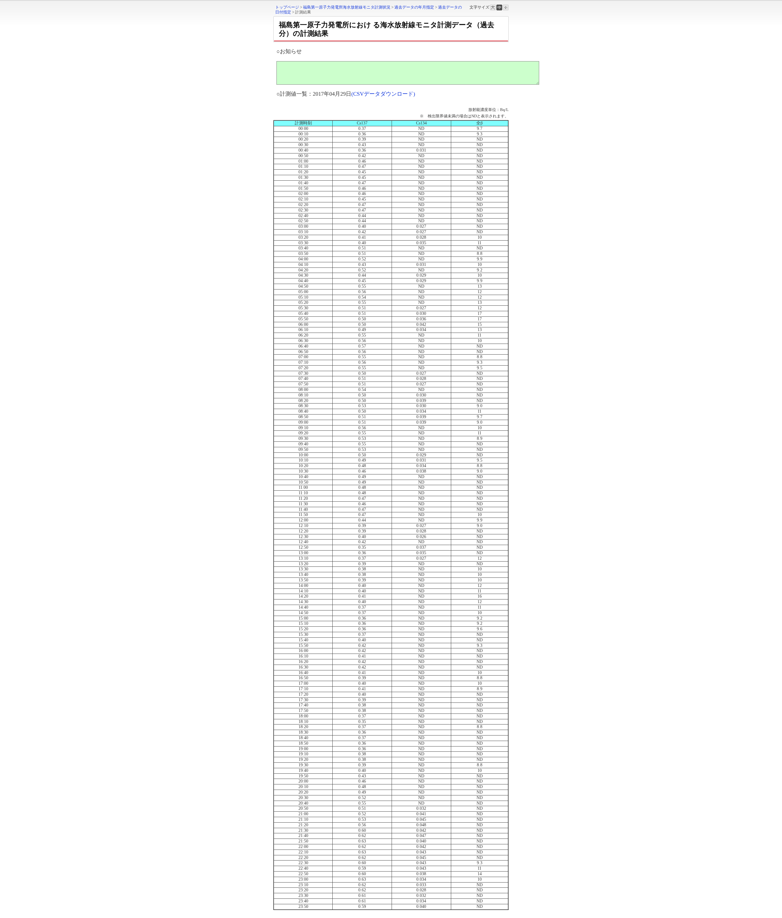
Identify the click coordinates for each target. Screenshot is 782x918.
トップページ (287, 7)
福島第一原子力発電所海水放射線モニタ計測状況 (346, 7)
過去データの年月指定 (414, 7)
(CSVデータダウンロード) (383, 94)
